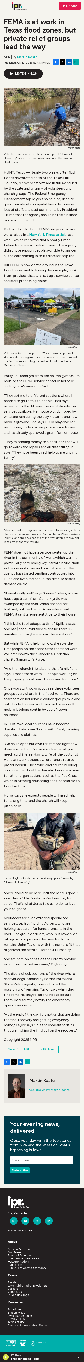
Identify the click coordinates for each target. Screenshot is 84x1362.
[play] (6, 1357)
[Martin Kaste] (16, 1086)
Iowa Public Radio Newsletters (27, 1285)
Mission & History (19, 1249)
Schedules (14, 1309)
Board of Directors (20, 1255)
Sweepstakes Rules (20, 1316)
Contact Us (15, 1292)
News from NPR (19, 1049)
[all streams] (79, 1357)
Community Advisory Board (25, 1258)
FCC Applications (19, 1261)
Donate (71, 6)
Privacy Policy (16, 1319)
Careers (13, 1288)
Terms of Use (16, 1322)
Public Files (15, 1265)
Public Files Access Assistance (27, 1268)
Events (12, 1282)
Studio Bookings (18, 1295)
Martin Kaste (27, 57)
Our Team (14, 1252)
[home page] (19, 1202)
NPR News (48, 1049)
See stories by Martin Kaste (49, 1090)
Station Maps (16, 1312)
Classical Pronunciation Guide (27, 1325)
